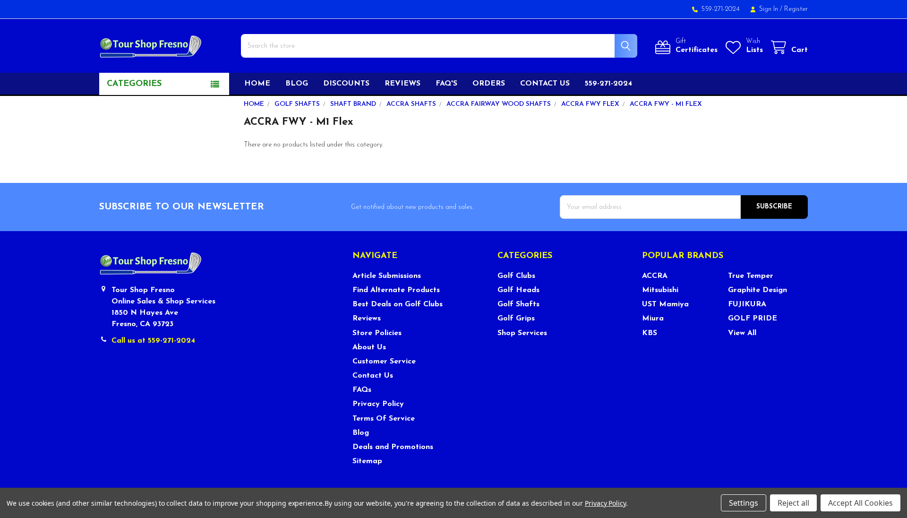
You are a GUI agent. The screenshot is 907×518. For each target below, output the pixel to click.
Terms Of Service (383, 419)
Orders (488, 83)
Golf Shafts (518, 304)
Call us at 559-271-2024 (153, 341)
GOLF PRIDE (752, 318)
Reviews (402, 83)
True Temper (750, 276)
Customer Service (384, 361)
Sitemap (367, 461)
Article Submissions (386, 276)
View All (742, 333)
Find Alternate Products (396, 290)
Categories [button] (134, 84)
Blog (296, 83)
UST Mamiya (665, 304)
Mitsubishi (660, 290)
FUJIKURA (747, 304)
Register (796, 9)
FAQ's (446, 83)
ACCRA (654, 276)
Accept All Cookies (860, 503)
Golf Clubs (516, 276)
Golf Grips (516, 318)
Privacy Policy (378, 404)
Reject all (793, 503)
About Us (369, 347)
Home (257, 83)
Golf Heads (518, 290)
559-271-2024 (608, 83)
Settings (743, 503)
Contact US (545, 83)
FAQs (361, 390)
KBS (649, 333)
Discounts (346, 83)
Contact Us (372, 376)
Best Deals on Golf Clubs (397, 304)
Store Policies (377, 333)
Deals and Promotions (392, 447)
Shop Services (522, 333)
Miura (653, 318)
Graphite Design (757, 290)
